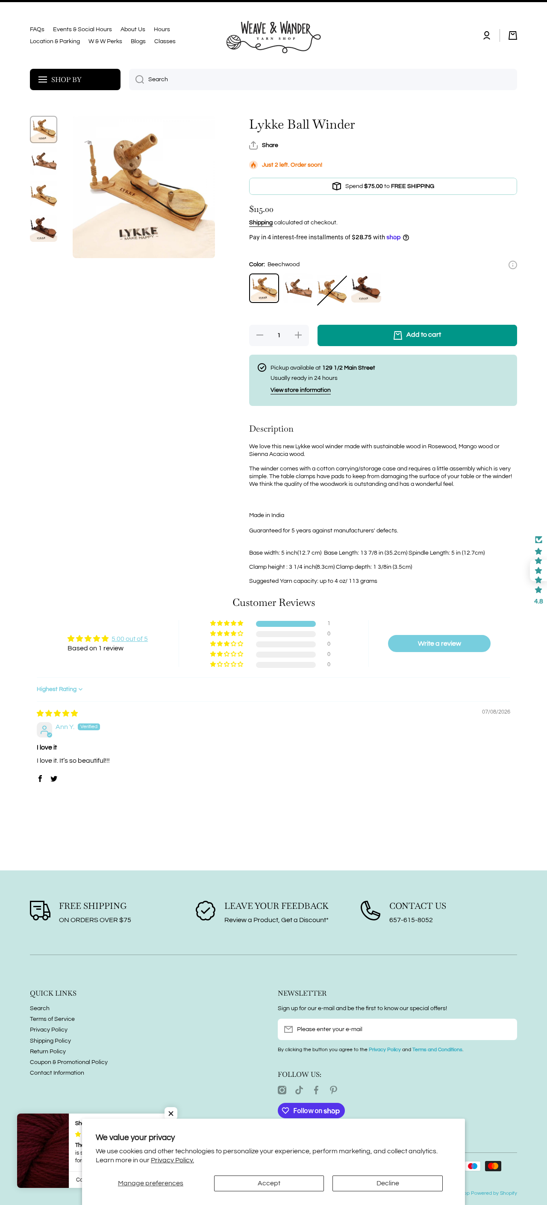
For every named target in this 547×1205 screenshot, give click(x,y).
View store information (301, 390)
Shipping (261, 223)
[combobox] (323, 79)
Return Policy (48, 1052)
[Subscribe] (506, 1029)
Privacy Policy (49, 1030)
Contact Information (57, 1073)
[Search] (136, 79)
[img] (57, 713)
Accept (269, 1183)
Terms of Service (52, 1019)
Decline (387, 1183)
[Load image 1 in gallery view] (43, 129)
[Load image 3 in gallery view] (43, 195)
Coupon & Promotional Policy (69, 1062)
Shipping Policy (50, 1041)
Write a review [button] (439, 643)
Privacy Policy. (172, 1160)
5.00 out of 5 (130, 638)
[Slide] (513, 265)
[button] (513, 35)
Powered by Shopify (494, 1193)
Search (40, 1008)
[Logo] (273, 35)
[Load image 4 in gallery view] (43, 228)
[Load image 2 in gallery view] (43, 161)
